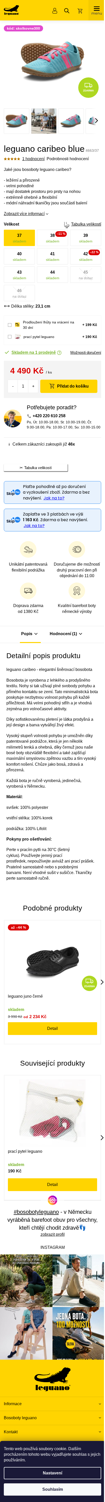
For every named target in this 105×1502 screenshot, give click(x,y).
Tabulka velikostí (86, 224)
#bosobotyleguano (36, 1212)
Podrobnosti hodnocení (68, 159)
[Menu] (96, 10)
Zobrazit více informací (24, 214)
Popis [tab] (26, 634)
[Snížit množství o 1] (13, 386)
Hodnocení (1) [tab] (63, 634)
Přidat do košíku (73, 386)
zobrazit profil (53, 1234)
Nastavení (52, 1473)
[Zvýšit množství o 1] (33, 386)
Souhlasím (52, 1489)
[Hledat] (67, 11)
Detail (52, 1028)
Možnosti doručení (85, 352)
